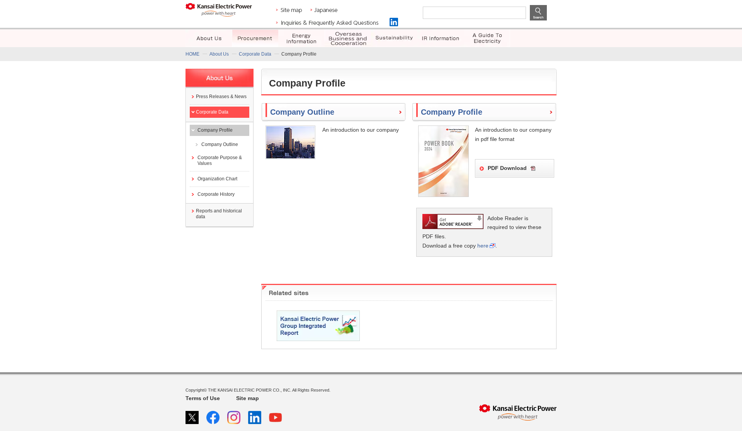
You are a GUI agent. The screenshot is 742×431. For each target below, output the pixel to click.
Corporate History (216, 194)
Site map (247, 398)
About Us (219, 54)
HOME (192, 54)
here (482, 246)
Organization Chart (217, 179)
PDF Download (507, 168)
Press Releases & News (221, 96)
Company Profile (215, 130)
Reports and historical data (219, 213)
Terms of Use (203, 398)
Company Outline (219, 144)
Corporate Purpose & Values (219, 160)
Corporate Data (255, 54)
